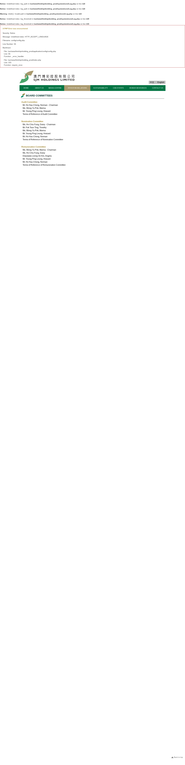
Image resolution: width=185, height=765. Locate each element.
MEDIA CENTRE (55, 88)
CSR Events (118, 88)
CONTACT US (157, 88)
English (160, 82)
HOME (26, 88)
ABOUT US (39, 88)
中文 (152, 82)
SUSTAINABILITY (100, 88)
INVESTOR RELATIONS (77, 88)
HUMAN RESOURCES (138, 88)
